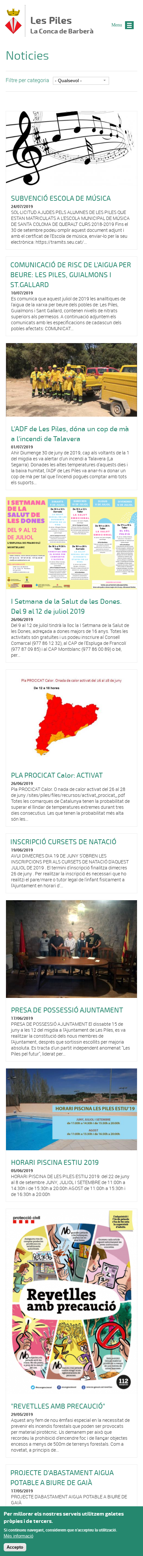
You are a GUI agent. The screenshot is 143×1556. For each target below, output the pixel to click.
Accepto (15, 1547)
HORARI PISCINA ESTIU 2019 (55, 1162)
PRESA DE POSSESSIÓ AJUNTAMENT (67, 1010)
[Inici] (13, 32)
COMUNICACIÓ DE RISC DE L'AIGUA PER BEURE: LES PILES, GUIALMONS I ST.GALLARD (70, 275)
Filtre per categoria (27, 80)
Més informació (18, 1535)
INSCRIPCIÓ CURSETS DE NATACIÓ (63, 842)
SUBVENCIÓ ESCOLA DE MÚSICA (61, 198)
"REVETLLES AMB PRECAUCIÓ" (58, 1406)
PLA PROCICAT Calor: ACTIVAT (57, 775)
